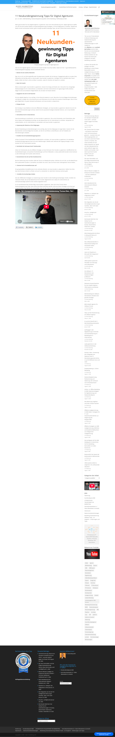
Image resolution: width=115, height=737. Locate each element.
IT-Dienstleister (95, 585)
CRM (86, 568)
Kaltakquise (95, 588)
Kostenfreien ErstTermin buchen (68, 7)
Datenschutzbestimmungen (21, 2)
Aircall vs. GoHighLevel (90, 212)
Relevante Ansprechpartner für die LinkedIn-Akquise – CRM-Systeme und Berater (91, 285)
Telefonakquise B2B (61, 18)
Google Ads (92, 580)
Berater (95, 565)
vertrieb (87, 637)
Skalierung (17, 1)
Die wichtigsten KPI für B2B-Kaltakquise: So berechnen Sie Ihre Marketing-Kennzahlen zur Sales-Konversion (91, 444)
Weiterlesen (90, 155)
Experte (86, 580)
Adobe (86, 563)
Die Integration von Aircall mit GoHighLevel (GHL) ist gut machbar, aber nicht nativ (92, 204)
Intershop (93, 583)
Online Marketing (51, 18)
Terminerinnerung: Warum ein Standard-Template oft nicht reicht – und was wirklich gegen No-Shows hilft (91, 119)
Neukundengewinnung (90, 609)
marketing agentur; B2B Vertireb (90, 601)
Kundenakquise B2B (26, 1)
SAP (90, 614)
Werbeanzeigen (88, 639)
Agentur (91, 563)
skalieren (95, 614)
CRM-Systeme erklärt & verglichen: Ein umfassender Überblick (92, 464)
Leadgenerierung (88, 72)
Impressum (82, 1)
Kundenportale (88, 593)
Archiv (61, 681)
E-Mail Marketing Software (91, 578)
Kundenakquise (88, 590)
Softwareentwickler (89, 627)
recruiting (93, 612)
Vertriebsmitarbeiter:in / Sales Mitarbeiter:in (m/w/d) (66, 1)
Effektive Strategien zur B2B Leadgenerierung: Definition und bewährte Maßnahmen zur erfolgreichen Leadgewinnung (91, 429)
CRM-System (92, 568)
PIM (97, 609)
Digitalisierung (88, 575)
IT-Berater (87, 585)
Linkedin (96, 595)
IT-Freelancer (88, 588)
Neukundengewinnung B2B (48, 7)
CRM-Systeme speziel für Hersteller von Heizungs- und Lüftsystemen (91, 262)
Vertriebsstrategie (94, 637)
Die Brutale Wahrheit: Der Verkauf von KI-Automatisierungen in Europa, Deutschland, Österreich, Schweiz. (91, 222)
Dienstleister (88, 573)
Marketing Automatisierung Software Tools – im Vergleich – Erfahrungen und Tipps (48, 2)
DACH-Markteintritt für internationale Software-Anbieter (90, 185)
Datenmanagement (89, 570)
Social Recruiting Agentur (90, 622)
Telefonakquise (88, 629)
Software (87, 624)
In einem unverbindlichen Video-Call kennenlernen (92, 100)
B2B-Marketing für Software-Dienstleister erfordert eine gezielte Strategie (91, 295)
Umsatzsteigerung (89, 632)
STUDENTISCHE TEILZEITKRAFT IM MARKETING (42, 1)
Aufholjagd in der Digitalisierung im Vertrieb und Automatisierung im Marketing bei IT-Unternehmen (91, 333)
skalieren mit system (89, 617)
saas (86, 614)
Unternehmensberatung (90, 634)
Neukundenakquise (93, 607)
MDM (86, 607)
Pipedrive (87, 612)
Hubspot (87, 583)
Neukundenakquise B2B (67, 670)
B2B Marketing (27, 18)
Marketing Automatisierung (91, 604)
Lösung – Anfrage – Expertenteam (88, 7)
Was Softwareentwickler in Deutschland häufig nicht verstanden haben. (91, 243)
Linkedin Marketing (89, 597)
